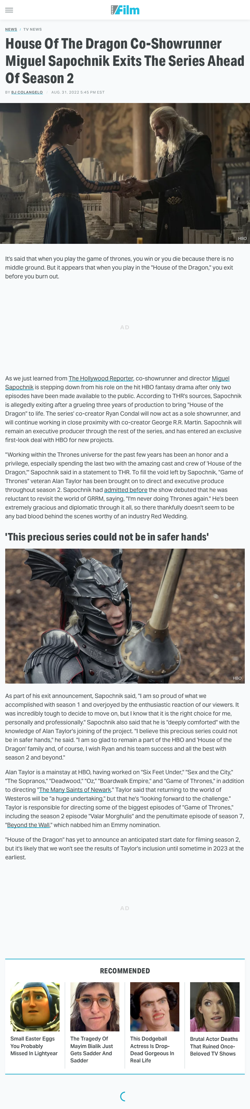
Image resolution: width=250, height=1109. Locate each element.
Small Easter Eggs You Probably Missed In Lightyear (34, 1046)
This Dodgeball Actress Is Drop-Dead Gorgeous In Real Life (152, 1049)
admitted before (125, 490)
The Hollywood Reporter (101, 378)
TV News (32, 29)
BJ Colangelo (27, 92)
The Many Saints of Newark (75, 789)
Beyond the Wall (28, 825)
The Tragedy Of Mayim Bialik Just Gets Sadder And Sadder (91, 1049)
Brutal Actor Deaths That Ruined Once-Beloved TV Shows (214, 1046)
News (11, 29)
